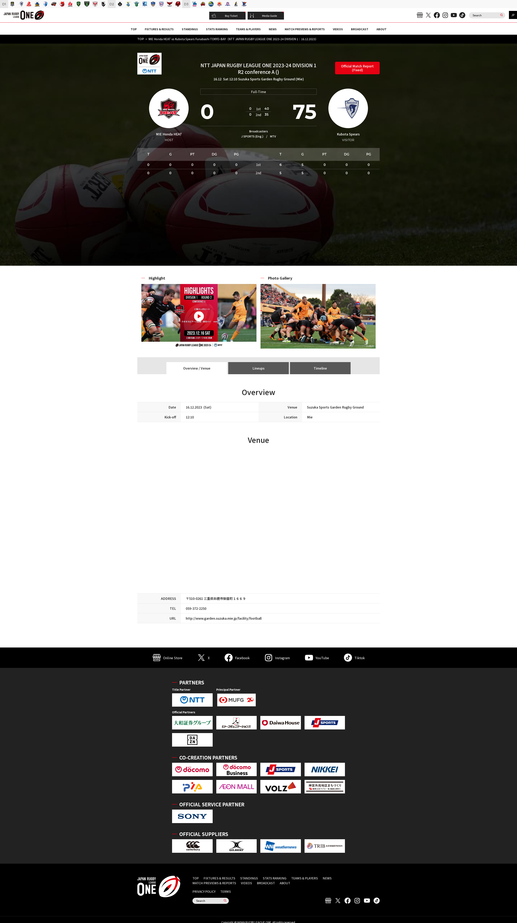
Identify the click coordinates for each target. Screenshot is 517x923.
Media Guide (269, 16)
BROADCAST (359, 29)
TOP (134, 29)
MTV (273, 136)
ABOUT (381, 29)
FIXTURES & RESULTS (159, 29)
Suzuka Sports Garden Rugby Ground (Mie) (271, 78)
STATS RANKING (217, 29)
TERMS (225, 891)
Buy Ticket (231, 16)
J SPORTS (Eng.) (252, 136)
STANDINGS (190, 29)
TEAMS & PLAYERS (248, 29)
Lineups (258, 368)
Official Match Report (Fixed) (357, 68)
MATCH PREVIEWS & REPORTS (305, 29)
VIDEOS (338, 29)
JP (513, 15)
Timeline (320, 368)
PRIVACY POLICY (203, 891)
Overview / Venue (196, 368)
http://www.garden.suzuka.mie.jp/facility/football (224, 618)
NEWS (273, 29)
